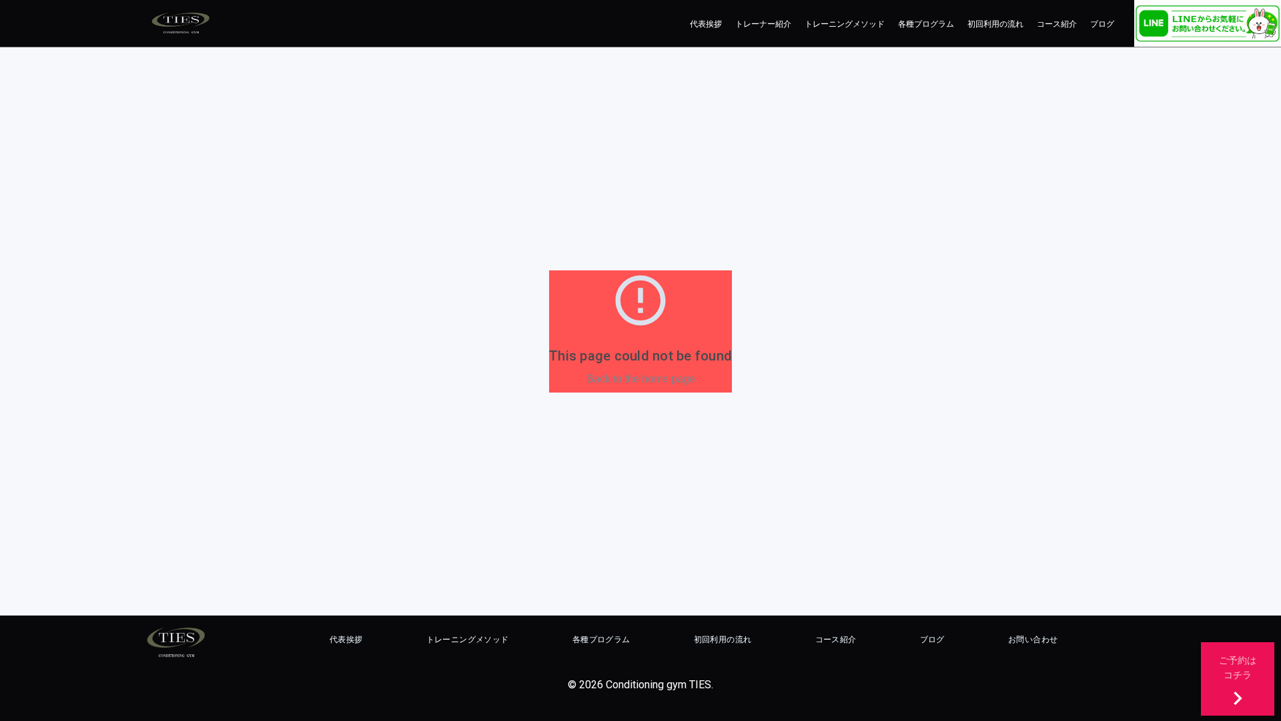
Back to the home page (640, 379)
